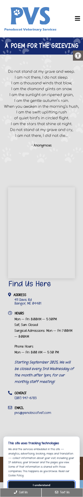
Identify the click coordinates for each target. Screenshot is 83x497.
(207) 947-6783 (25, 398)
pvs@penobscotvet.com (32, 413)
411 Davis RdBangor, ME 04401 (27, 301)
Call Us (23, 492)
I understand (41, 485)
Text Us (64, 492)
